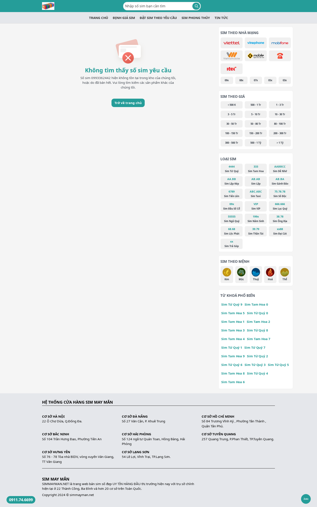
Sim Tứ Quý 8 (257, 330)
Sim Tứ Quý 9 (231, 304)
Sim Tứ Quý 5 (278, 364)
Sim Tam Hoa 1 (233, 321)
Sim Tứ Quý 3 (255, 364)
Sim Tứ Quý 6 (231, 364)
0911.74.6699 (21, 499)
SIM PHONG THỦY (196, 18)
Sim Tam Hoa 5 (233, 313)
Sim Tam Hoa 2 (258, 321)
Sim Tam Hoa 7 (258, 339)
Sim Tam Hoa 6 (233, 382)
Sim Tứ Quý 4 (257, 373)
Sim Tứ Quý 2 (257, 356)
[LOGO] (48, 6)
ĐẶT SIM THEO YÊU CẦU (158, 18)
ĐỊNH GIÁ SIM (124, 18)
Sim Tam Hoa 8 (233, 373)
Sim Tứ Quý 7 (254, 347)
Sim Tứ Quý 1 (231, 347)
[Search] (196, 6)
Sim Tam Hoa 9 (233, 356)
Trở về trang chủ (128, 103)
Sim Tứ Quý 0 (257, 313)
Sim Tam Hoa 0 (256, 304)
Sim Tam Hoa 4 (233, 339)
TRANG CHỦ (98, 18)
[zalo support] (306, 499)
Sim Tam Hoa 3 (233, 330)
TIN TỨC (221, 18)
